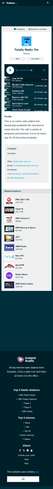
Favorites (20, 29)
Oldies (27, 439)
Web (17, 59)
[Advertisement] (26, 16)
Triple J (27, 403)
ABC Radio (27, 411)
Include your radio (26, 455)
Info (37, 472)
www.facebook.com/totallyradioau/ (23, 174)
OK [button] (23, 479)
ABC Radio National (27, 399)
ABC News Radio (27, 395)
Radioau (12, 3)
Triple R (27, 407)
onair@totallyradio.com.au (26, 165)
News (27, 423)
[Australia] (49, 3)
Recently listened (39, 29)
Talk (27, 427)
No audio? (35, 59)
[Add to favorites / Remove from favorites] (44, 70)
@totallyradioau (17, 178)
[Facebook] (20, 451)
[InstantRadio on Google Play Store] (27, 451)
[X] (24, 451)
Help (26, 459)
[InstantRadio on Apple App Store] (31, 451)
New (26, 463)
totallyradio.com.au (21, 161)
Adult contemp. (27, 435)
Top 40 (27, 431)
